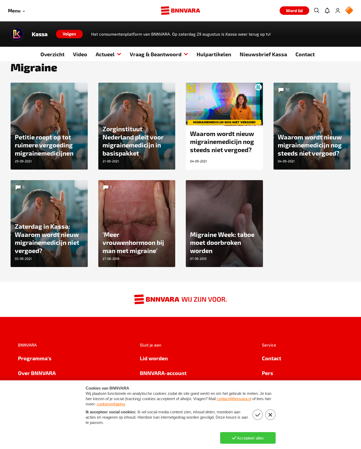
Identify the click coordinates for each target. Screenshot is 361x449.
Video (80, 54)
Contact (305, 54)
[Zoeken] (316, 10)
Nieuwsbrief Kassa (263, 54)
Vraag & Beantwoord (156, 54)
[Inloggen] (338, 10)
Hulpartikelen (214, 54)
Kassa (40, 34)
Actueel (105, 54)
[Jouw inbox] (327, 10)
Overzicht (52, 54)
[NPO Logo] (349, 10)
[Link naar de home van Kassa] (17, 34)
